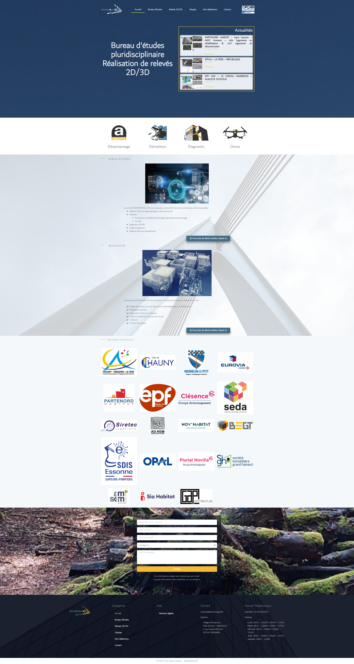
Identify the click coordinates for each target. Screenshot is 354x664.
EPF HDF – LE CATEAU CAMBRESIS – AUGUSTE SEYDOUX (228, 77)
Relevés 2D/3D (175, 9)
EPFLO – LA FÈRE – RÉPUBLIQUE (222, 59)
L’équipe (192, 9)
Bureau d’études (155, 9)
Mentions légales (166, 613)
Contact (227, 9)
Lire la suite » (209, 54)
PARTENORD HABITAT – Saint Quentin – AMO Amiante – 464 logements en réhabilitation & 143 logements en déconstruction (228, 41)
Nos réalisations (210, 9)
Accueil (138, 9)
